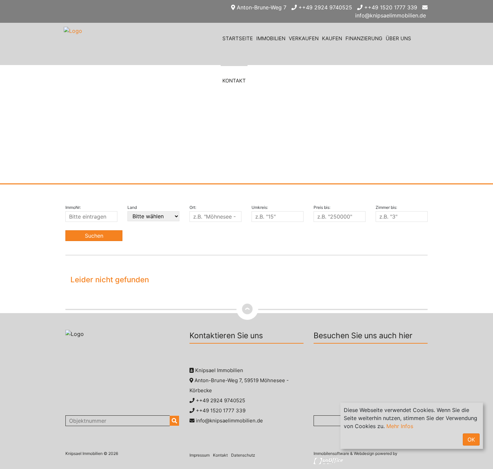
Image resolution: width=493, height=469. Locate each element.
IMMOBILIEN (270, 38)
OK (471, 439)
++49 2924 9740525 (324, 7)
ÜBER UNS (398, 38)
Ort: (192, 207)
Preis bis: (322, 207)
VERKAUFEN (304, 38)
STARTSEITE (237, 38)
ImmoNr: (73, 207)
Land (132, 207)
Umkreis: (260, 207)
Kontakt (220, 455)
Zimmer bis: (386, 207)
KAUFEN (332, 38)
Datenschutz (243, 455)
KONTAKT (234, 80)
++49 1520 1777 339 (390, 7)
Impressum (199, 455)
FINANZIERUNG (363, 38)
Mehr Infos (399, 426)
